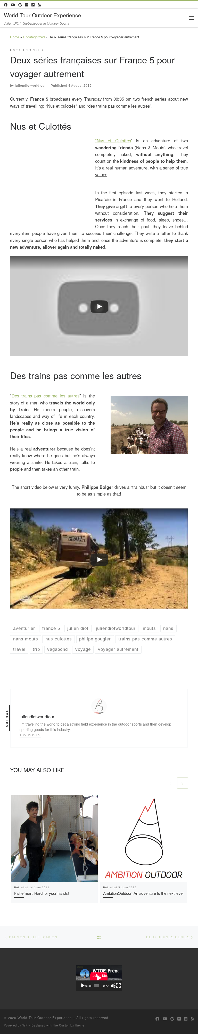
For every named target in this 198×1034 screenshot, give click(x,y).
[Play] (82, 985)
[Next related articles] (182, 783)
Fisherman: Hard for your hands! (41, 893)
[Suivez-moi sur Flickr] (26, 5)
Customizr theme (71, 1025)
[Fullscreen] (118, 985)
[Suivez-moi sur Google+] (20, 5)
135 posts (30, 735)
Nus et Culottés (114, 140)
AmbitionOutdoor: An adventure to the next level (143, 893)
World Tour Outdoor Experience (45, 1017)
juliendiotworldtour (30, 85)
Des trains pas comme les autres (45, 396)
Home (14, 36)
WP (25, 1025)
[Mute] (113, 985)
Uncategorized (34, 36)
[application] (99, 978)
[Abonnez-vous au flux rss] (39, 5)
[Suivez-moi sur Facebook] (5, 5)
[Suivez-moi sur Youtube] (13, 5)
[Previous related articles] (170, 783)
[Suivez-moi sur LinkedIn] (33, 5)
